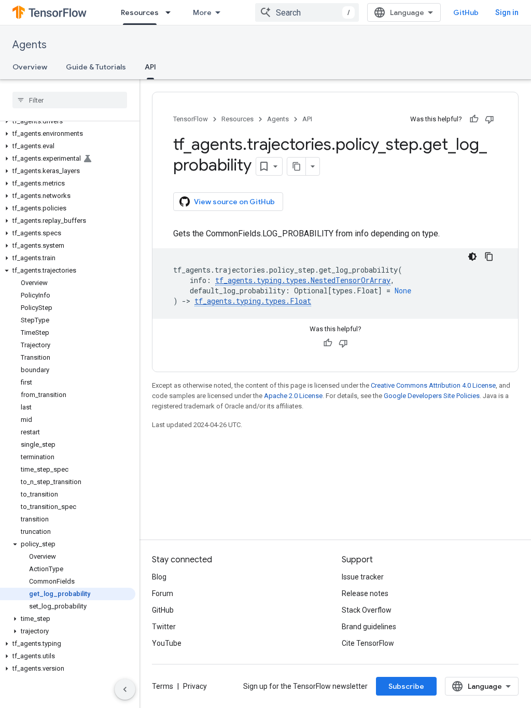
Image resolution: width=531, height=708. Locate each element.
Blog (159, 577)
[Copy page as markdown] (296, 166)
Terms (162, 686)
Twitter (164, 626)
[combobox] (307, 12)
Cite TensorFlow (368, 643)
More (202, 12)
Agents (29, 44)
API (150, 67)
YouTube (166, 643)
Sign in (507, 12)
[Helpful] (474, 119)
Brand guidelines (369, 626)
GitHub (466, 12)
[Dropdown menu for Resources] (171, 12)
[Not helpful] (489, 119)
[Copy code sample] (489, 256)
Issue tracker (363, 577)
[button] (67, 121)
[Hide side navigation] (125, 689)
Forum (162, 593)
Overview (29, 67)
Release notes (365, 593)
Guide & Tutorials (96, 67)
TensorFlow (190, 119)
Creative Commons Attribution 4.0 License (433, 385)
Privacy (195, 686)
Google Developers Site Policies (432, 396)
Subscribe (406, 686)
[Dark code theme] (472, 256)
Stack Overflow (367, 610)
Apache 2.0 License (293, 396)
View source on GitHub (234, 201)
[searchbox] (69, 100)
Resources (140, 12)
